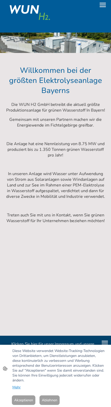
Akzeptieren (23, 400)
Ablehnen (49, 400)
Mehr (16, 387)
